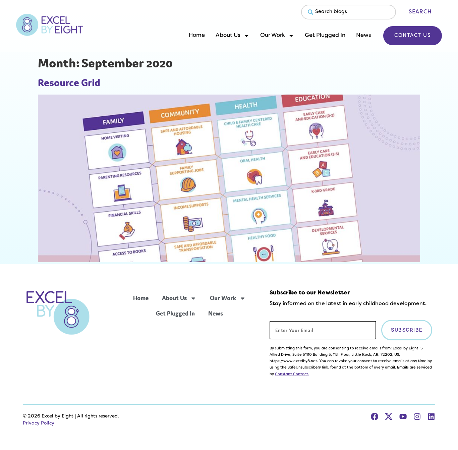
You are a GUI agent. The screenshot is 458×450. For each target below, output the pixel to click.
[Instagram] (417, 416)
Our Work (272, 35)
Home (197, 35)
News (363, 35)
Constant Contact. (292, 374)
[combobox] (348, 12)
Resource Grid (69, 83)
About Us (228, 35)
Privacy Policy (38, 423)
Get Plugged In (325, 35)
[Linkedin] (431, 416)
